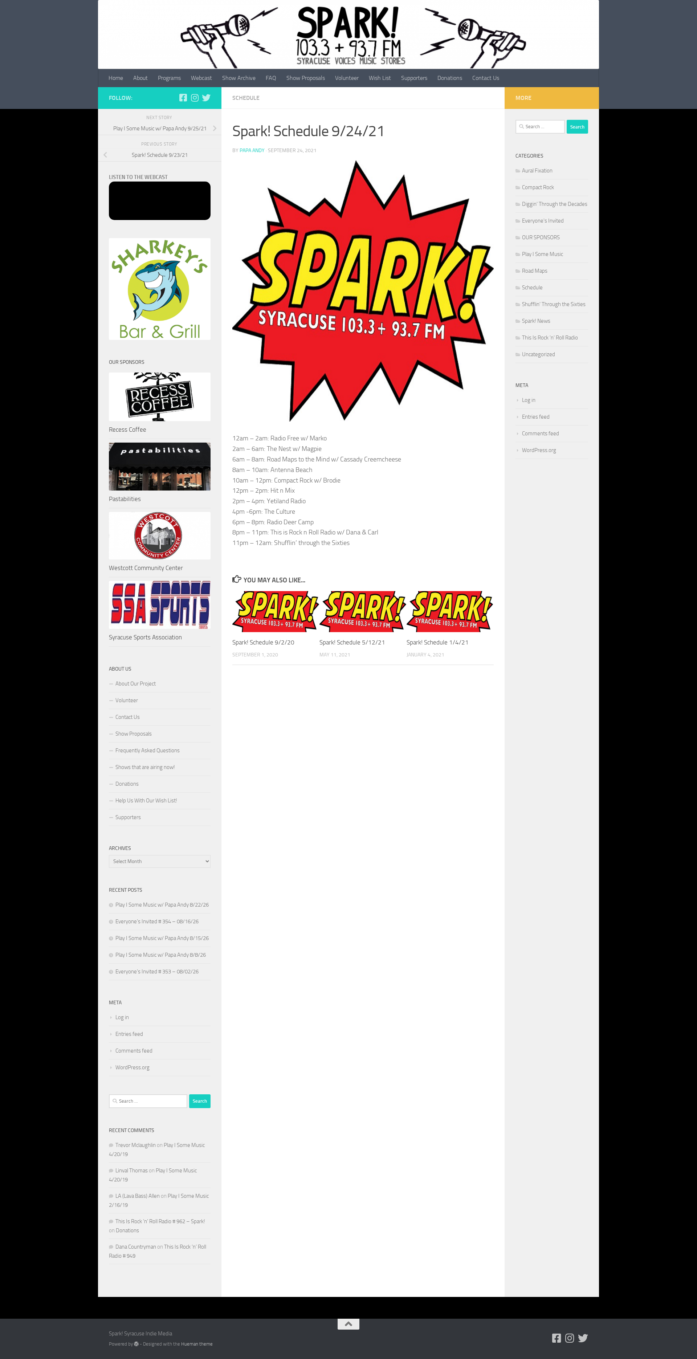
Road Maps (534, 271)
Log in (122, 1017)
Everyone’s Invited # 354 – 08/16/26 (157, 921)
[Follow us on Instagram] (194, 97)
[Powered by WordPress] (136, 1344)
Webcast (201, 77)
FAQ (271, 77)
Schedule (246, 97)
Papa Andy (252, 150)
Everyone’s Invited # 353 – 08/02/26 (157, 971)
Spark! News (536, 321)
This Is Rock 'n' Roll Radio (550, 337)
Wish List (380, 77)
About (140, 77)
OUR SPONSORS (541, 237)
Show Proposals (305, 77)
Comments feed (133, 1050)
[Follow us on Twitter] (206, 97)
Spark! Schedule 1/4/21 (438, 642)
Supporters (414, 77)
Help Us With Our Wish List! (146, 800)
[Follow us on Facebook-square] (183, 97)
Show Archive (239, 77)
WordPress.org (132, 1067)
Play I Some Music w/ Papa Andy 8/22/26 (162, 905)
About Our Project (135, 683)
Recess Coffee (127, 429)
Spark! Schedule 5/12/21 (352, 642)
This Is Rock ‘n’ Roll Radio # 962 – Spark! (160, 1221)
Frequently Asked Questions (147, 750)
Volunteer (347, 77)
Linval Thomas (131, 1170)
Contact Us (485, 77)
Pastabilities (125, 498)
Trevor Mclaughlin (135, 1145)
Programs (169, 77)
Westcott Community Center (146, 567)
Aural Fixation (537, 170)
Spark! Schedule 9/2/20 (263, 642)
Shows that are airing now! (145, 767)
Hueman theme (197, 1344)
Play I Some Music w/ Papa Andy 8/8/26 (160, 955)
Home (116, 77)
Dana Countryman (135, 1247)
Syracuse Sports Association (145, 637)
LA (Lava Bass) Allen (137, 1196)
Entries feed (129, 1034)
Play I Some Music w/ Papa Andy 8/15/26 (162, 938)
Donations (449, 77)
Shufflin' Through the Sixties (554, 304)
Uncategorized (538, 354)
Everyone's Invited (543, 220)
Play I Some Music (542, 254)
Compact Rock (538, 187)
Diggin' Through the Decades (554, 204)
